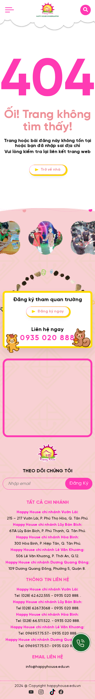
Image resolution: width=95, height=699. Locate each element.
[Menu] (9, 10)
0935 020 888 (47, 338)
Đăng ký (78, 483)
